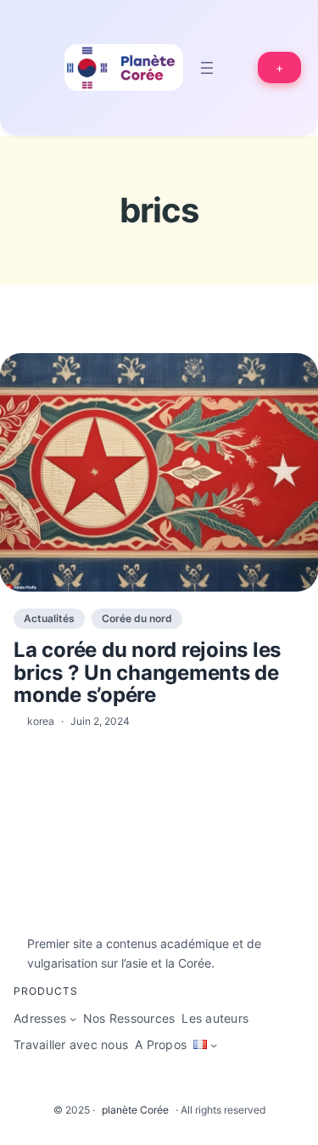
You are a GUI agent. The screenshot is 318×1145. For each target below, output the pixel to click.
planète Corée (135, 1109)
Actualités (49, 618)
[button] (279, 67)
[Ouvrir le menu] (207, 68)
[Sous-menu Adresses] (73, 1018)
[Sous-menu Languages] (213, 1044)
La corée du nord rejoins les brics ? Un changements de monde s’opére (147, 672)
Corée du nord (137, 618)
